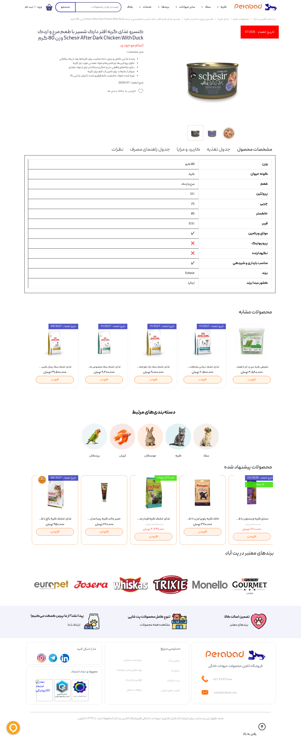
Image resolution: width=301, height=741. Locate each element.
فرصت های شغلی (170, 690)
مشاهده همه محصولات (155, 625)
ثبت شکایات (173, 680)
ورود (39, 7)
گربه (224, 7)
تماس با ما (174, 661)
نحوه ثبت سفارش (132, 660)
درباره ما (175, 671)
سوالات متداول (134, 690)
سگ (208, 7)
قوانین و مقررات (133, 680)
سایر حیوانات (187, 7)
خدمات (147, 7)
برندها (165, 7)
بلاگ (130, 7)
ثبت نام (29, 7)
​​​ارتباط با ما (73, 625)
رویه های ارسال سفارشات (129, 670)
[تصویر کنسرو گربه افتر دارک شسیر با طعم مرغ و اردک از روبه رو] (212, 76)
